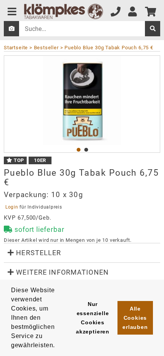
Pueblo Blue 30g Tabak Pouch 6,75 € (108, 47)
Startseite (16, 47)
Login (11, 207)
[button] (82, 253)
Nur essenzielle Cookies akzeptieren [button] (92, 318)
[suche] (152, 28)
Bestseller (46, 47)
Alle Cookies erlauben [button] (135, 318)
